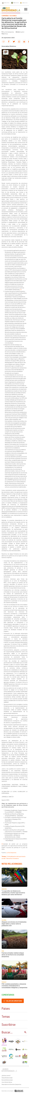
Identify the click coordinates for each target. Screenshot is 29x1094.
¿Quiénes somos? (6, 1075)
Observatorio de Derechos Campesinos (11, 1084)
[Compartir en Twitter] (14, 41)
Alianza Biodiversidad (7, 1077)
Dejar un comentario (14, 1001)
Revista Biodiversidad (7, 1080)
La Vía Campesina (9, 32)
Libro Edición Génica (7, 1082)
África (6, 33)
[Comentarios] (3, 41)
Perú (3, 951)
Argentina (4, 889)
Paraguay (4, 982)
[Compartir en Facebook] (9, 41)
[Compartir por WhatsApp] (19, 41)
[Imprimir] (24, 41)
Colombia (4, 920)
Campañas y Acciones (9, 16)
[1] (21, 289)
